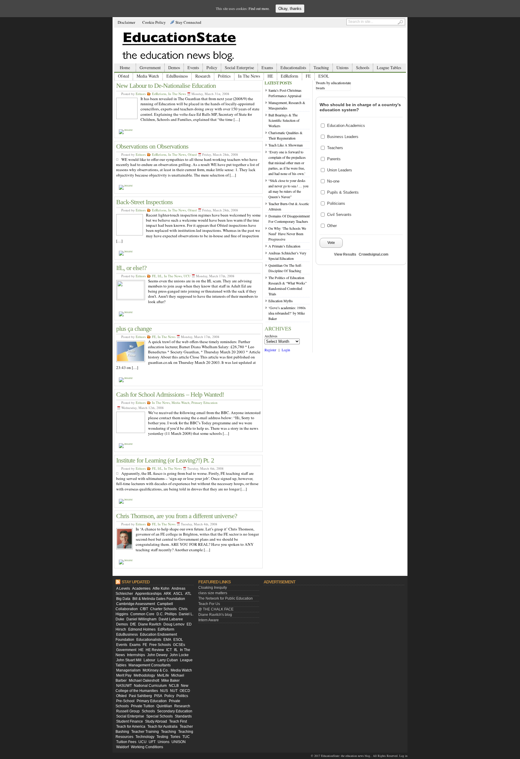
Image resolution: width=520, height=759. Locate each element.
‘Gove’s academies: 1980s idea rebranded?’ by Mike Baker (287, 313)
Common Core (142, 614)
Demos (174, 67)
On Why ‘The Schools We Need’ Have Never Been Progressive (287, 233)
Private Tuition (142, 706)
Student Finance (129, 721)
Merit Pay (124, 675)
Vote (331, 243)
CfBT (144, 609)
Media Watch (148, 76)
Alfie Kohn (161, 588)
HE (270, 76)
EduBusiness (177, 76)
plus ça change (134, 328)
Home (125, 67)
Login (286, 349)
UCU (187, 276)
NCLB (174, 686)
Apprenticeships (148, 594)
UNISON (179, 742)
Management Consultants (149, 665)
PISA (158, 696)
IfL (160, 276)
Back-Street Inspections (144, 202)
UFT (152, 742)
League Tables (389, 67)
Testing (162, 737)
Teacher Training (145, 732)
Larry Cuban (167, 660)
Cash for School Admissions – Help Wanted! (170, 394)
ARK (167, 594)
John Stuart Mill (128, 660)
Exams (267, 67)
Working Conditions (147, 747)
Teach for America (130, 726)
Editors (141, 93)
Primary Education (204, 402)
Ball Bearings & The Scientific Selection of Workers (283, 120)
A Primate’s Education (284, 246)
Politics (224, 76)
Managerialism (128, 670)
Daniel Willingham (141, 619)
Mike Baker (170, 680)
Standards (183, 716)
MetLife (163, 675)
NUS (164, 691)
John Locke (179, 655)
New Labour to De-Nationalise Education (166, 85)
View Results (345, 254)
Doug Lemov (173, 624)
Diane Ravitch (149, 624)
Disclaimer (126, 22)
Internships (136, 655)
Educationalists (293, 67)
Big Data (123, 599)
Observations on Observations (152, 146)
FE (308, 76)
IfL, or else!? (131, 268)
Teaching (321, 67)
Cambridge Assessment (135, 604)
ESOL (323, 76)
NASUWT (124, 686)
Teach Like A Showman (285, 145)
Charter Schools (163, 609)
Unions (342, 67)
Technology (144, 737)
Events (193, 67)
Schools (362, 67)
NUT (174, 691)
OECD (185, 691)
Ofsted (123, 76)
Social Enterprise (239, 67)
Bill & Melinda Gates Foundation (158, 599)
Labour (149, 660)
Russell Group (128, 711)
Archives (271, 335)
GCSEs (179, 645)
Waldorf (122, 747)
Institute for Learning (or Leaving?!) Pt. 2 (165, 460)
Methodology (144, 675)
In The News (249, 76)
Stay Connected (188, 22)
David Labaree (171, 619)
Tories (175, 737)
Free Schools (160, 645)
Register (270, 349)
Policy (211, 67)
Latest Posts (278, 83)
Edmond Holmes (142, 629)
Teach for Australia (162, 726)
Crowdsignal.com (373, 254)
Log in (403, 756)
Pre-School (125, 701)
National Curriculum (150, 686)
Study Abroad (156, 721)
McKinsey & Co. (156, 670)
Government (150, 67)
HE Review (155, 650)
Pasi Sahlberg (140, 696)
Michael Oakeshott (144, 680)
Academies (141, 588)
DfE (133, 624)
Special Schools (159, 716)
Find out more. (259, 8)
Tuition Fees (126, 742)
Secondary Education (174, 711)
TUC (186, 737)
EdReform (289, 76)
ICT (169, 650)
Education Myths (280, 300)
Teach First (178, 721)
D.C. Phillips (166, 614)
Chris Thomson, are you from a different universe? (176, 516)
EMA (167, 640)
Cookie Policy (154, 22)
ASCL (178, 594)
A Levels (123, 588)
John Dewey (157, 655)
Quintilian (164, 706)
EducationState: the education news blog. (346, 756)
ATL (188, 594)
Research (202, 76)
